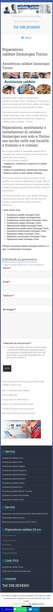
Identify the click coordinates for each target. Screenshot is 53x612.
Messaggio (9, 309)
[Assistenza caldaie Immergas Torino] (26, 73)
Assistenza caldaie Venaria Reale (15, 495)
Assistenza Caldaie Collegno (13, 466)
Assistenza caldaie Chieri (12, 462)
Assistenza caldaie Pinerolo (13, 483)
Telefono (8, 295)
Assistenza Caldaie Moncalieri (14, 475)
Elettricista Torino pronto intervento (16, 571)
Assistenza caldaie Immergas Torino (26, 65)
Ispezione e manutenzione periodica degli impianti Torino (25, 514)
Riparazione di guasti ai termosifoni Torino (19, 522)
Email (6, 281)
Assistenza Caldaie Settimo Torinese (17, 491)
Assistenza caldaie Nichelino (13, 479)
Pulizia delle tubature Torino (13, 518)
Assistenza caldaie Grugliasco (14, 470)
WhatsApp (20, 609)
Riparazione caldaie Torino (13, 500)
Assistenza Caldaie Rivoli (12, 487)
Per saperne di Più (36, 604)
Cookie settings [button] (18, 604)
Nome (7, 268)
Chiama (6, 609)
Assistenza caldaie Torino (12, 458)
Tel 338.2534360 (26, 27)
